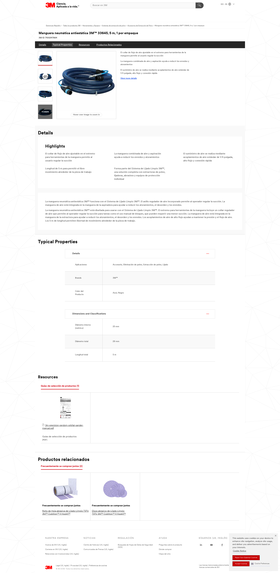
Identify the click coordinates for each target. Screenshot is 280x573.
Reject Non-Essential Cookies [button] (246, 558)
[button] (260, 563)
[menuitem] (42, 45)
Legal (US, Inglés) (62, 566)
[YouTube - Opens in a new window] (211, 545)
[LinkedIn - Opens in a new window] (201, 545)
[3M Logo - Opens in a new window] (62, 5)
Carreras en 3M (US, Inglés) (56, 549)
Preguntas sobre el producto (170, 545)
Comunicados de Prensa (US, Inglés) (98, 549)
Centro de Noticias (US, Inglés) (96, 545)
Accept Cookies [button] (241, 564)
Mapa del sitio (164, 554)
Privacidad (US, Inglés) (79, 566)
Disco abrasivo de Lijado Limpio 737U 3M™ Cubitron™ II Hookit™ (109, 512)
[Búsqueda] (200, 5)
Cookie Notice (239, 551)
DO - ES (224, 4)
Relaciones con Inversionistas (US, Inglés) (62, 554)
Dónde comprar (165, 549)
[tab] (60, 386)
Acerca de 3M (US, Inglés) (56, 545)
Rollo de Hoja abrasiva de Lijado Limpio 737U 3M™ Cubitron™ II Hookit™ (65, 512)
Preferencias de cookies (98, 566)
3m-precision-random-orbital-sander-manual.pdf (62, 427)
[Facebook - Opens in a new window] (222, 545)
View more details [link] (128, 78)
